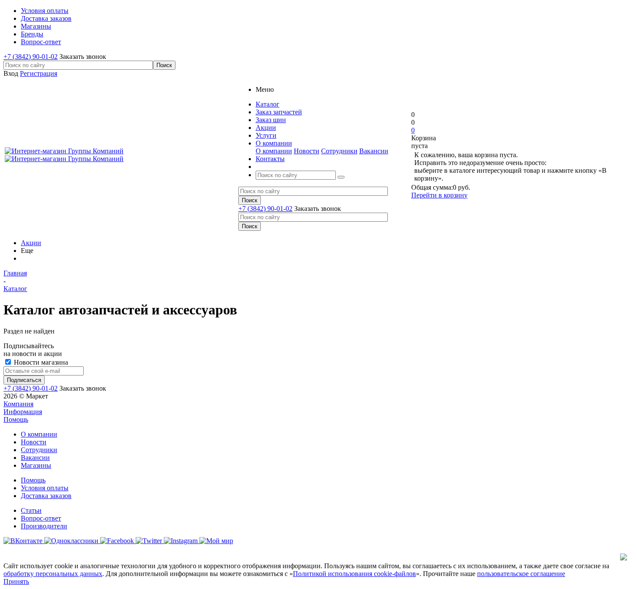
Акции (31, 242)
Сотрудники (339, 151)
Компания (18, 404)
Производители (44, 526)
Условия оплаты (44, 488)
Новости (306, 151)
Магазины (36, 465)
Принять (16, 581)
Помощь (15, 419)
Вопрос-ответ (41, 518)
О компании (274, 151)
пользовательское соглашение (521, 573)
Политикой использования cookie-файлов (354, 573)
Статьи (31, 510)
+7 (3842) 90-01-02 (30, 56)
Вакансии (373, 151)
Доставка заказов (46, 495)
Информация (22, 411)
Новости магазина (40, 362)
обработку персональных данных (52, 573)
